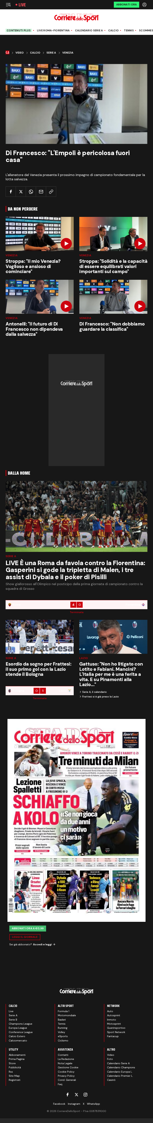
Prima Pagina (16, 1059)
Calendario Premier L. (120, 1075)
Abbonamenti (17, 1055)
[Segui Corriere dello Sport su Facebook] (67, 1094)
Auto (110, 1011)
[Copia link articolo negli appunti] (51, 192)
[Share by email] (41, 192)
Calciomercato (18, 1040)
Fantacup (113, 1036)
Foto (110, 1059)
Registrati (14, 1080)
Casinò (111, 1080)
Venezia (67, 52)
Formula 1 (63, 1011)
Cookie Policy (66, 1071)
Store (12, 1063)
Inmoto (111, 1019)
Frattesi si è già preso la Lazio (100, 696)
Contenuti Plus (19, 30)
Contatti (63, 1055)
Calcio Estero (17, 1036)
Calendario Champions (121, 1067)
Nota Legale (65, 1063)
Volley (61, 1032)
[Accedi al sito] (144, 4)
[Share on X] (21, 192)
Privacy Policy (66, 1075)
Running (62, 1027)
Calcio (113, 30)
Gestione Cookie (68, 1067)
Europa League (18, 1027)
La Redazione (66, 1059)
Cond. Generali (67, 1080)
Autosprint (113, 1015)
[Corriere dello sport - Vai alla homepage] (76, 18)
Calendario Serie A (89, 30)
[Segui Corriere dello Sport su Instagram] (85, 1094)
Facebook (59, 1103)
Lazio (83, 658)
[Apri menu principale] (8, 4)
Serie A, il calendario (94, 692)
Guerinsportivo (116, 1027)
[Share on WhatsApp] (31, 192)
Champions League (20, 1023)
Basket (62, 1019)
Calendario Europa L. (119, 1071)
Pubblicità (15, 1067)
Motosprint (114, 1023)
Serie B (13, 1019)
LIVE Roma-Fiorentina (53, 30)
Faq (60, 1084)
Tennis (129, 30)
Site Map (14, 1075)
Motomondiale (67, 1015)
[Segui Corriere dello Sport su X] (76, 1094)
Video (19, 52)
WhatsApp (93, 1103)
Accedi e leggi (42, 944)
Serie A (51, 52)
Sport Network (116, 1032)
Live (22, 4)
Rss (11, 1071)
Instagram (74, 1103)
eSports (63, 1036)
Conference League (21, 1032)
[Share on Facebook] (11, 192)
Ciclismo (63, 1040)
